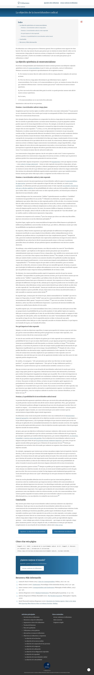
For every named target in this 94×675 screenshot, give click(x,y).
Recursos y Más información (28, 42)
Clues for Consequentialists (46, 581)
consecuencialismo (34, 68)
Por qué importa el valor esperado (30, 33)
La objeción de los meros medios (34, 641)
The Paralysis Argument (55, 596)
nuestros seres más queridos (33, 438)
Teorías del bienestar (30, 625)
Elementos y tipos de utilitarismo (33, 620)
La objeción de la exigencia (32, 646)
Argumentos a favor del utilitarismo (34, 622)
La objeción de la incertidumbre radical (36, 657)
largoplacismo (56, 161)
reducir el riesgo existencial (29, 164)
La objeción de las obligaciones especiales (37, 651)
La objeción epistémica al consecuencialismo (33, 25)
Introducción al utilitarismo (32, 617)
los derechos (74, 436)
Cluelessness (36, 584)
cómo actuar (59, 525)
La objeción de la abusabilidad (33, 659)
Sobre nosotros (21, 6)
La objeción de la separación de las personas (37, 643)
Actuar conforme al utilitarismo (68, 3)
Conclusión (23, 39)
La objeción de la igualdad (32, 654)
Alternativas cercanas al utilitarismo (34, 633)
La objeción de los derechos (33, 638)
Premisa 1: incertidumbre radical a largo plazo (33, 27)
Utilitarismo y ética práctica (32, 630)
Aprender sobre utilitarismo (51, 3)
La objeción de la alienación (33, 649)
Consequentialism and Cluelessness (43, 587)
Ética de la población (29, 627)
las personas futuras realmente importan (48, 440)
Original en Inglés (58, 622)
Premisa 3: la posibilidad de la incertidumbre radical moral (37, 36)
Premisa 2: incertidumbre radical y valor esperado (34, 30)
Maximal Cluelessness (42, 593)
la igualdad (19, 438)
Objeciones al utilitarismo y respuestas (35, 635)
